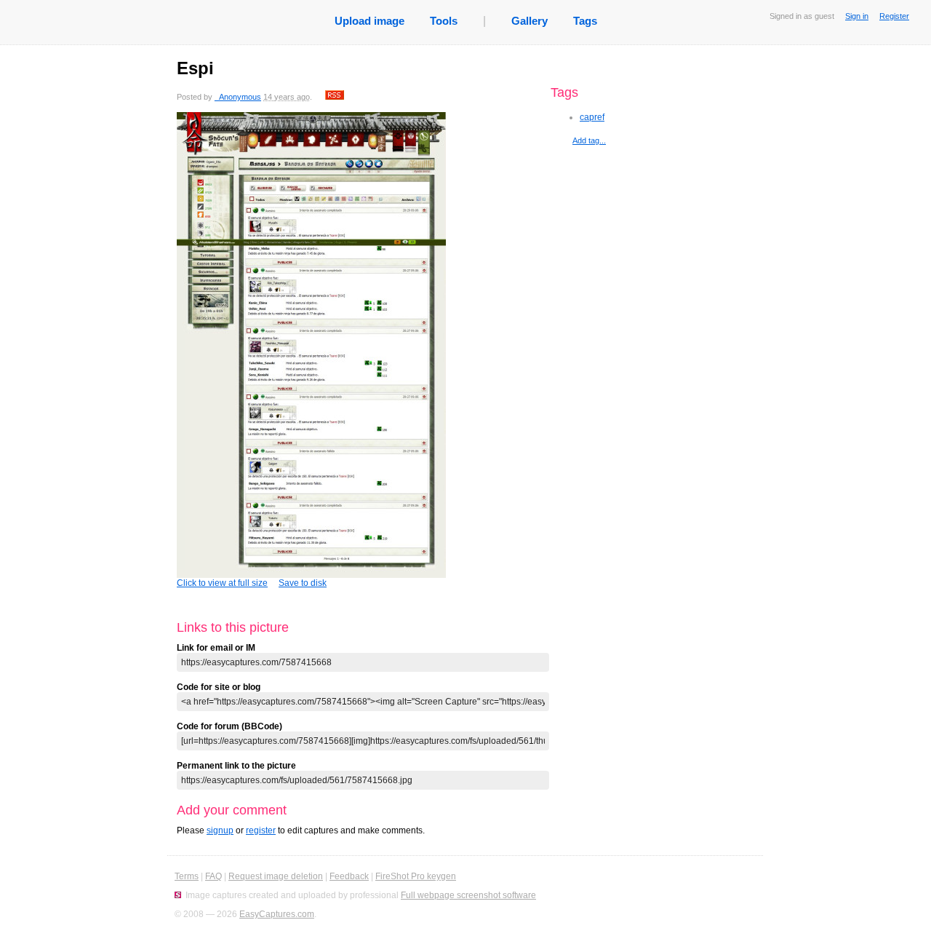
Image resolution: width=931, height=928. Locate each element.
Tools (443, 21)
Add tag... (589, 140)
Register (894, 16)
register (261, 830)
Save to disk (303, 583)
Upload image (369, 21)
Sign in (856, 16)
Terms (187, 876)
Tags (585, 21)
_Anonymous (238, 96)
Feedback (349, 876)
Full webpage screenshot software (468, 895)
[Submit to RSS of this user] (334, 96)
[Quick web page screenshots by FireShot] (178, 895)
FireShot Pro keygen (415, 876)
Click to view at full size (222, 583)
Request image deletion (275, 876)
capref (592, 117)
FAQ (213, 876)
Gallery (529, 21)
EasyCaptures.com (276, 914)
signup (220, 830)
